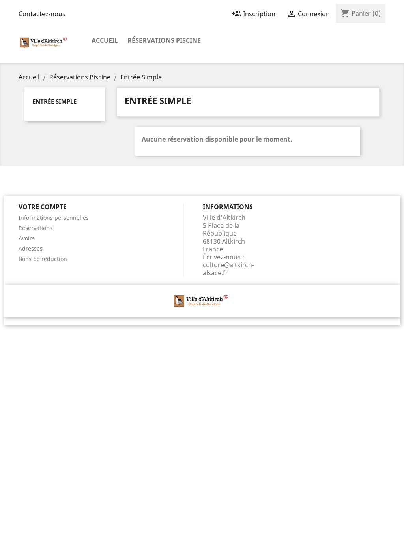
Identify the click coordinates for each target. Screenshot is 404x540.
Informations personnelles (54, 217)
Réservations (35, 228)
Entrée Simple (54, 101)
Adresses (31, 248)
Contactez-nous (42, 13)
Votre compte (43, 206)
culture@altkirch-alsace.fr (228, 269)
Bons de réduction (43, 258)
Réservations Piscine (164, 40)
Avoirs (27, 238)
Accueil (105, 40)
